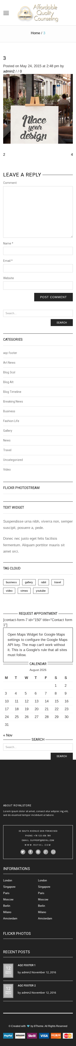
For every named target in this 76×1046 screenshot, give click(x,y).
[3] (38, 109)
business (11, 582)
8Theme (38, 1026)
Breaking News (13, 401)
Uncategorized (13, 460)
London (7, 880)
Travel (7, 450)
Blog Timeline (12, 391)
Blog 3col (9, 372)
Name (8, 243)
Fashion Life (11, 421)
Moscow (8, 899)
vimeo (24, 590)
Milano (7, 912)
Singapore (9, 886)
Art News (9, 362)
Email (8, 260)
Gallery (7, 430)
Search (62, 322)
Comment (10, 182)
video (9, 590)
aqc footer (10, 353)
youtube (41, 590)
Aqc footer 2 (27, 985)
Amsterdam (10, 918)
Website (8, 278)
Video (7, 469)
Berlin (6, 905)
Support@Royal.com (42, 840)
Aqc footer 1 (27, 965)
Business (9, 411)
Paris (6, 893)
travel (57, 582)
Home (35, 33)
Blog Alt (8, 382)
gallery (29, 582)
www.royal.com (38, 845)
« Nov (7, 735)
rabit (43, 582)
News (7, 440)
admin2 (9, 71)
